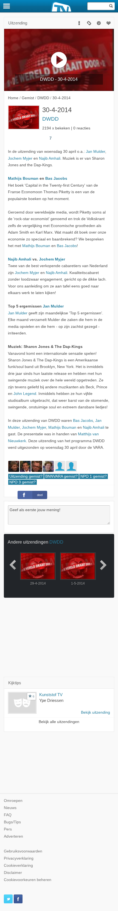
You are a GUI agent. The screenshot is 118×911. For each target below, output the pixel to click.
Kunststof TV (51, 694)
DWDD (50, 119)
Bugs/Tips (12, 822)
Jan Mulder (95, 151)
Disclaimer (13, 873)
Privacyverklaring (18, 858)
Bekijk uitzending (95, 712)
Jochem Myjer (20, 158)
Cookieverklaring (18, 865)
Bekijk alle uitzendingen (59, 722)
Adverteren (13, 836)
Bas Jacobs (56, 178)
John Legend (24, 394)
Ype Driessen (51, 700)
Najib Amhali (49, 158)
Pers (8, 829)
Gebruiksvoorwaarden (23, 851)
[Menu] (7, 6)
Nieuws (10, 808)
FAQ (8, 815)
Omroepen (13, 801)
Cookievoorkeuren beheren (27, 880)
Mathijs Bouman (23, 178)
